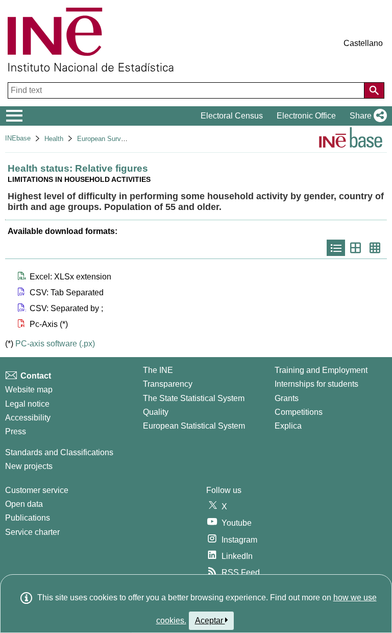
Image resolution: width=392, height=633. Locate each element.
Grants (287, 398)
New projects (29, 466)
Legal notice (27, 404)
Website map (29, 389)
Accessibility (28, 417)
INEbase (18, 138)
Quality (155, 412)
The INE (158, 370)
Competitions (299, 412)
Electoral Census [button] (232, 115)
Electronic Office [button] (306, 115)
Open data (24, 504)
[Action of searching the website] (374, 90)
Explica (288, 425)
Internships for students (316, 384)
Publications (27, 517)
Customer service (36, 490)
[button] (366, 116)
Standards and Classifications (59, 452)
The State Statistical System (193, 398)
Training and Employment (321, 370)
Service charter (32, 532)
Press (15, 431)
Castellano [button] (363, 43)
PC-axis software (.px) (55, 343)
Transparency (167, 384)
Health (53, 139)
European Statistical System (194, 425)
